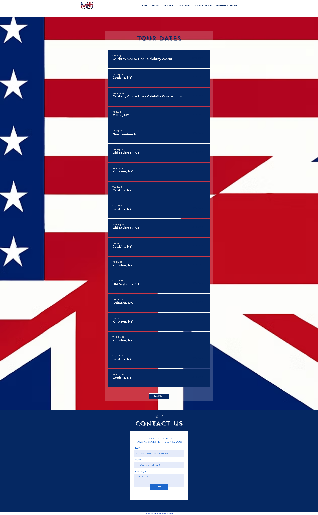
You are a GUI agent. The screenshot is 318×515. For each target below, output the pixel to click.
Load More (159, 396)
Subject (137, 460)
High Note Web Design (166, 513)
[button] (155, 5)
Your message (140, 472)
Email (137, 448)
